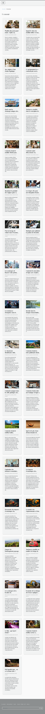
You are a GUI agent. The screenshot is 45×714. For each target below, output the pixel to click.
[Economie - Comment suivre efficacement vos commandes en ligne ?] (33, 144)
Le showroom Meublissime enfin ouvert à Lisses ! (10, 352)
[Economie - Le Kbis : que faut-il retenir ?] (12, 624)
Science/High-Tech (21, 704)
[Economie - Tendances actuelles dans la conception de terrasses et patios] (33, 102)
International (9, 704)
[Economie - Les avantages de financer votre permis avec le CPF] (12, 264)
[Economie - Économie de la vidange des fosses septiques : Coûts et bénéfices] (33, 584)
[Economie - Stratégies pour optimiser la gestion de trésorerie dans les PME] (33, 224)
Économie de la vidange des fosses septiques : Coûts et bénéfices (33, 592)
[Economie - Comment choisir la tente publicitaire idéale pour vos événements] (33, 344)
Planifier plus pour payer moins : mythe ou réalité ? (12, 32)
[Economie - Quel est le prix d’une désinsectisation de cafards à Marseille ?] (33, 424)
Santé (14, 704)
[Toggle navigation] (3, 2)
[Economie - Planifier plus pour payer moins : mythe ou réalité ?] (12, 24)
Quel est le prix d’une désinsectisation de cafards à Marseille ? (32, 432)
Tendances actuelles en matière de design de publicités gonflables (32, 551)
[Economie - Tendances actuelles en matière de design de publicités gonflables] (33, 542)
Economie (3, 704)
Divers (28, 704)
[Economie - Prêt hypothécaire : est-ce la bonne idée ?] (12, 662)
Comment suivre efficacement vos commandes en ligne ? (32, 152)
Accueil (3, 9)
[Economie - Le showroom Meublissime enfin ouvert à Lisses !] (12, 344)
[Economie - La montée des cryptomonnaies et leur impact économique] (33, 502)
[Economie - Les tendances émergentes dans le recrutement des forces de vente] (12, 304)
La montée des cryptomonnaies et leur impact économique (32, 511)
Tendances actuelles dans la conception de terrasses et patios (32, 111)
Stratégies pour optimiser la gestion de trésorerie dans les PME (33, 232)
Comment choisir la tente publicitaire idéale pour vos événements (32, 352)
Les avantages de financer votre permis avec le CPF (11, 272)
